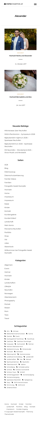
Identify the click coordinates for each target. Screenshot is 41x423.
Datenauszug (9, 172)
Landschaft (8, 222)
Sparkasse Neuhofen (14, 380)
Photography (9, 301)
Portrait (7, 304)
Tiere (6, 315)
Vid (5, 239)
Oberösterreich (10, 297)
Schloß (22, 372)
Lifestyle (7, 286)
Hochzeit (20, 53)
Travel (6, 318)
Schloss (9, 370)
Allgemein (8, 265)
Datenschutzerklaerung (14, 175)
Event (6, 269)
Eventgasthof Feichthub (15, 339)
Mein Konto (9, 225)
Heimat (7, 272)
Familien (7, 183)
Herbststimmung (13, 349)
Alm (8, 331)
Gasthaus (10, 341)
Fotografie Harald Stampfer (15, 186)
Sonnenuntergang (13, 377)
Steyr (8, 382)
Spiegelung (28, 380)
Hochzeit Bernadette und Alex (20, 97)
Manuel (28, 359)
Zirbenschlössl (12, 387)
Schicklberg (11, 367)
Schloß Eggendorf (13, 375)
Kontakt (7, 211)
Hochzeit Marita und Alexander (20, 56)
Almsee (15, 331)
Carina (30, 334)
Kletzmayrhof (11, 354)
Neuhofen (8, 290)
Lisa (21, 359)
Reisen (7, 308)
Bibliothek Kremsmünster (16, 334)
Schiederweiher (24, 367)
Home (6, 193)
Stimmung (10, 385)
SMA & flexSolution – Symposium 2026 (19, 134)
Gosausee (10, 344)
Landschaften (9, 283)
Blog (6, 168)
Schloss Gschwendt (22, 370)
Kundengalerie (10, 215)
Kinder (7, 207)
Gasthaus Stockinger (24, 341)
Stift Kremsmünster (21, 382)
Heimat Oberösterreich (15, 346)
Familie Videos (10, 179)
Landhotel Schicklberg (14, 357)
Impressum (9, 197)
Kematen (19, 352)
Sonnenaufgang (28, 375)
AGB (6, 165)
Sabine (23, 364)
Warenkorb (8, 247)
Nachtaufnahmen (13, 362)
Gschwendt (21, 344)
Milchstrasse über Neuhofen (15, 131)
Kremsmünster (25, 354)
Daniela (9, 336)
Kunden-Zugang (22, 409)
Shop (6, 236)
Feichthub (30, 339)
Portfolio (7, 232)
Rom (6, 311)
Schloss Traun (11, 372)
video (6, 243)
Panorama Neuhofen (12, 229)
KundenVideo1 (10, 218)
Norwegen (8, 293)
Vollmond (21, 385)
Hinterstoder (26, 349)
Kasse (6, 204)
